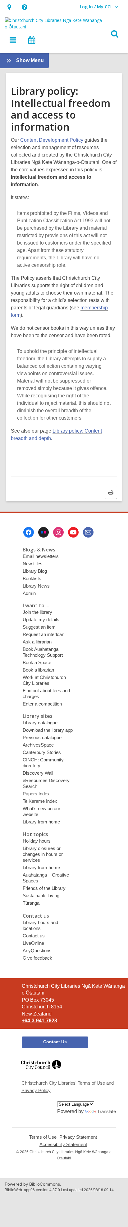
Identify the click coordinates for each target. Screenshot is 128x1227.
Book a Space (37, 662)
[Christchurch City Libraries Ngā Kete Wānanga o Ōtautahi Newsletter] (88, 532)
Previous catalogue (42, 737)
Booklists (32, 578)
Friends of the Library (44, 888)
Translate (106, 1111)
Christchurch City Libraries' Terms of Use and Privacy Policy (67, 1086)
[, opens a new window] (41, 1072)
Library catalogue (40, 722)
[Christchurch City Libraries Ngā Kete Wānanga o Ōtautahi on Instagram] (58, 532)
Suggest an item (39, 627)
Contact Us (55, 1041)
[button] (9, 7)
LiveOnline (33, 943)
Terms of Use (43, 1137)
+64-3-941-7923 (39, 1020)
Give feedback (37, 958)
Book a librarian (38, 669)
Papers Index (36, 793)
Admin (29, 593)
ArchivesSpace (38, 745)
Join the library (37, 612)
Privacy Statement (78, 1137)
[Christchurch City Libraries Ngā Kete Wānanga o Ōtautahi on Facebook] (28, 532)
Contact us (34, 935)
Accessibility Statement (63, 1144)
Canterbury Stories (42, 752)
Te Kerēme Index (40, 801)
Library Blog (35, 571)
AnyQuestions (37, 950)
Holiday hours (37, 841)
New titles (33, 563)
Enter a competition (42, 703)
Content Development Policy (51, 140)
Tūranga (31, 903)
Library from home (41, 821)
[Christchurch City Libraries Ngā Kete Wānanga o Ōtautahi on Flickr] (43, 532)
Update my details (41, 619)
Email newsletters (41, 556)
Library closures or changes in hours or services (43, 854)
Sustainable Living (41, 895)
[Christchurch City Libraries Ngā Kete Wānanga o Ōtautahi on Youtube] (73, 532)
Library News (36, 585)
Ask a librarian (37, 641)
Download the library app (48, 730)
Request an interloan (43, 634)
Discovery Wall (38, 773)
